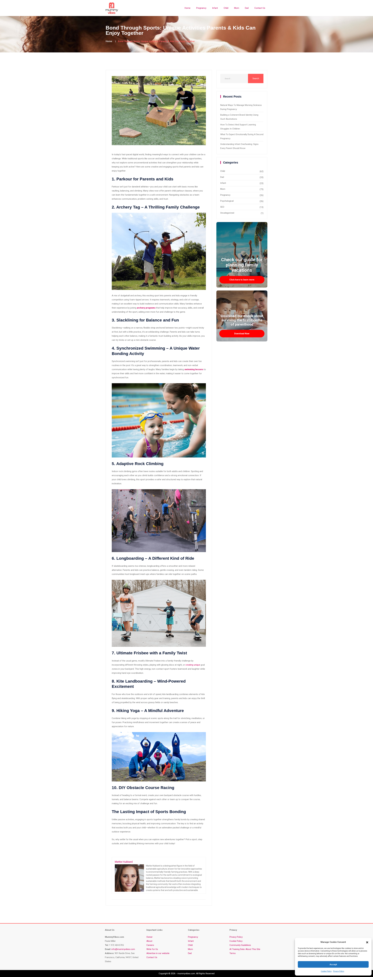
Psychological (227, 201)
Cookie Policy (326, 971)
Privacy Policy (338, 971)
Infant (215, 8)
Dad (247, 8)
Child (226, 8)
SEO (222, 207)
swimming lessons (193, 369)
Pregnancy (201, 8)
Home (187, 8)
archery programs (146, 307)
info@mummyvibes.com (123, 949)
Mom (236, 8)
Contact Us (259, 8)
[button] (367, 942)
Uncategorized (227, 213)
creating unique (192, 665)
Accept (333, 964)
